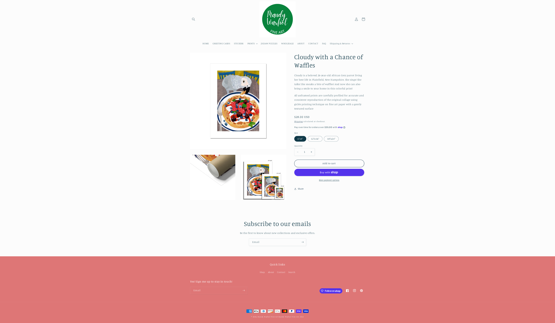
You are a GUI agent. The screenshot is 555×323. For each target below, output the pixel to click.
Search (291, 272)
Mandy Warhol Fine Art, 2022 (291, 317)
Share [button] (301, 188)
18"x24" (331, 138)
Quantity (298, 146)
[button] (193, 19)
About (271, 272)
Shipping (298, 121)
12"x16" (315, 138)
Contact (281, 272)
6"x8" (300, 138)
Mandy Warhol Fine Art (268, 317)
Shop (262, 272)
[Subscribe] (302, 242)
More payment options (329, 180)
